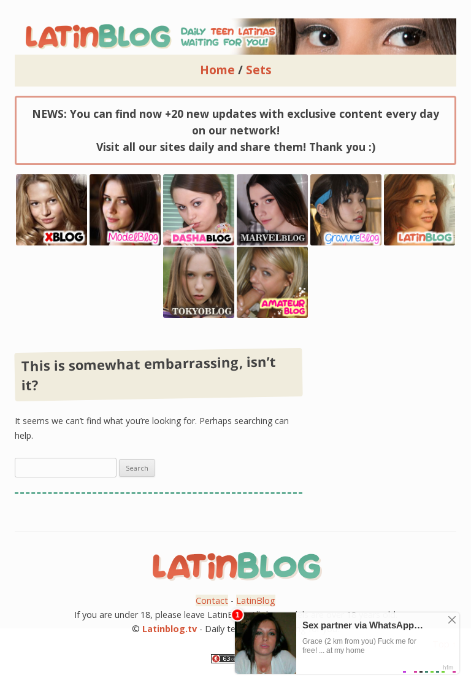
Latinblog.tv (169, 629)
